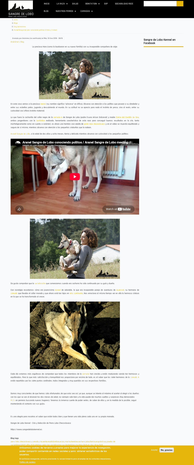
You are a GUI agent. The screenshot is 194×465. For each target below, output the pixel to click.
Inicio (46, 3)
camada (14, 293)
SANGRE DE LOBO (21, 14)
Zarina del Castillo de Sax (127, 117)
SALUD (75, 3)
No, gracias (166, 450)
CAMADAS (87, 12)
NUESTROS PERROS (66, 12)
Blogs (16, 23)
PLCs (13, 400)
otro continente (76, 293)
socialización (40, 283)
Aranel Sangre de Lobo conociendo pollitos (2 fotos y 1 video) (35, 30)
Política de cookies (27, 462)
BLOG (46, 11)
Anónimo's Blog (17, 42)
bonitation (40, 120)
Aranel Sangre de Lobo (20, 133)
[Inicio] (20, 6)
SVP (106, 3)
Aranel (43, 104)
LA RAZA (63, 4)
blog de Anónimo (20, 27)
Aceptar (154, 450)
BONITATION (92, 4)
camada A (58, 117)
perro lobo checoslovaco (94, 124)
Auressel (120, 290)
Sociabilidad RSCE (124, 3)
